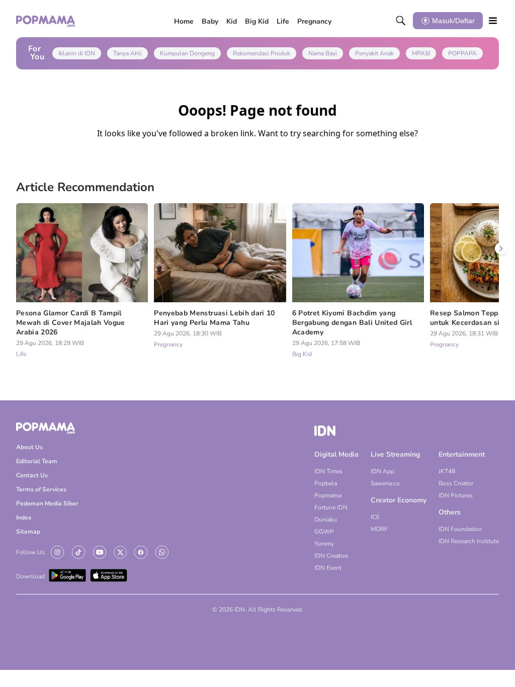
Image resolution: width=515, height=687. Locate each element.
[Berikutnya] (501, 248)
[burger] (493, 20)
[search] (401, 21)
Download (30, 576)
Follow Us (30, 552)
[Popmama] (46, 21)
